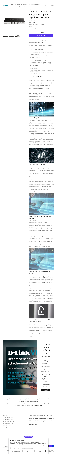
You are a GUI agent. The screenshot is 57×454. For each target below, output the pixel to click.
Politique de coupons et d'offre (8, 423)
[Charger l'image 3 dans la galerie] (17, 36)
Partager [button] (31, 336)
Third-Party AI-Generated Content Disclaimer (11, 427)
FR (53, 5)
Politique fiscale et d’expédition (8, 421)
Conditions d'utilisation (7, 425)
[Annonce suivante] (54, 1)
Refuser (40, 451)
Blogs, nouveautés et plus (7, 430)
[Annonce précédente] (3, 1)
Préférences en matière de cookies (49, 451)
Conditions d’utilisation (50, 450)
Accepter (28, 451)
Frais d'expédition (31, 24)
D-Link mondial (5, 432)
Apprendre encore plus (46, 390)
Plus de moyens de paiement (41, 38)
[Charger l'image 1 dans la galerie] (5, 36)
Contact (4, 429)
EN (51, 5)
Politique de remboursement (8, 419)
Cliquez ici (42, 42)
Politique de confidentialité (27, 448)
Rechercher (5, 415)
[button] (22, 4)
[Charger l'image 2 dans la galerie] (11, 36)
